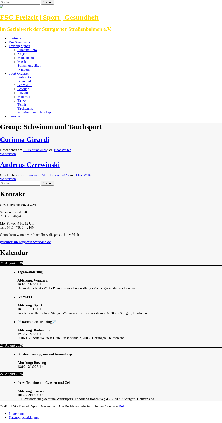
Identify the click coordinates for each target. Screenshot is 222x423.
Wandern (23, 69)
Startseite (15, 38)
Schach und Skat (28, 65)
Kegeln (22, 54)
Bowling (23, 89)
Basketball (24, 81)
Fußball (22, 93)
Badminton (25, 77)
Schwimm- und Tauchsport (35, 112)
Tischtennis (25, 108)
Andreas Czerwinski (30, 165)
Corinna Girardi (24, 139)
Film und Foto (27, 50)
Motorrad (23, 97)
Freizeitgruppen (19, 46)
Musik (21, 61)
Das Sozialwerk (19, 42)
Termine (14, 116)
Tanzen (22, 100)
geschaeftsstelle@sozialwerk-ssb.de (25, 242)
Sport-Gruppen (19, 73)
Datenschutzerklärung (24, 417)
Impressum (16, 413)
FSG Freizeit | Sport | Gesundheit (49, 17)
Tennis (21, 104)
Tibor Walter (62, 150)
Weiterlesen (8, 154)
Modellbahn (25, 58)
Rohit (122, 406)
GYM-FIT (24, 85)
